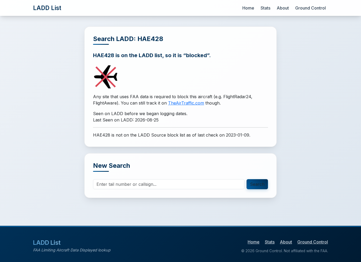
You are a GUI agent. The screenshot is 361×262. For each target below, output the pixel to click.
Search (257, 184)
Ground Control (310, 8)
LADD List (47, 7)
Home (248, 8)
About (283, 8)
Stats (265, 8)
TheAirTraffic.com (186, 103)
